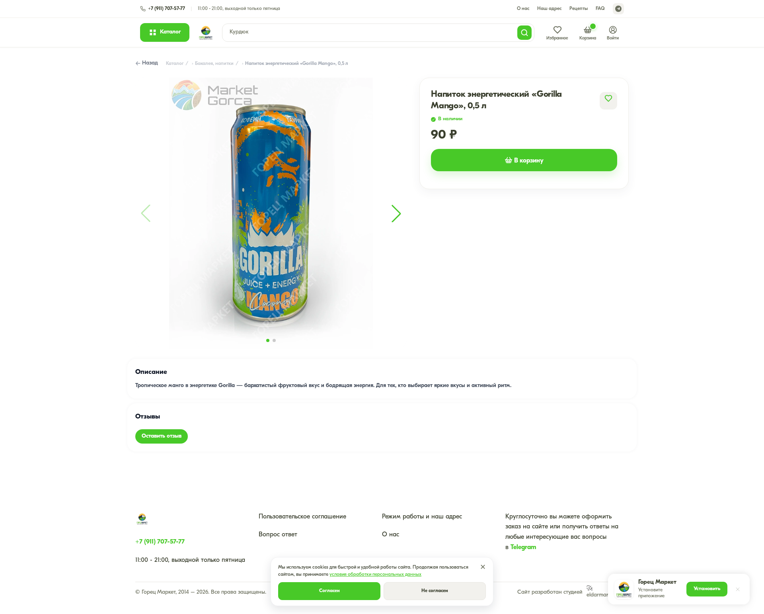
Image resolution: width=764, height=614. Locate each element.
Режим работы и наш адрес (422, 517)
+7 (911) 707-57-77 (160, 542)
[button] (396, 213)
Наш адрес (549, 8)
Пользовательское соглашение (302, 517)
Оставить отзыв (161, 436)
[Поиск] (524, 32)
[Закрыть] (737, 589)
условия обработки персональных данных (375, 574)
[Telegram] (618, 8)
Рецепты (578, 8)
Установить (707, 588)
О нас (523, 8)
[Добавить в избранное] (608, 98)
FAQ (600, 8)
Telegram (523, 547)
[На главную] (205, 32)
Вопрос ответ (278, 535)
